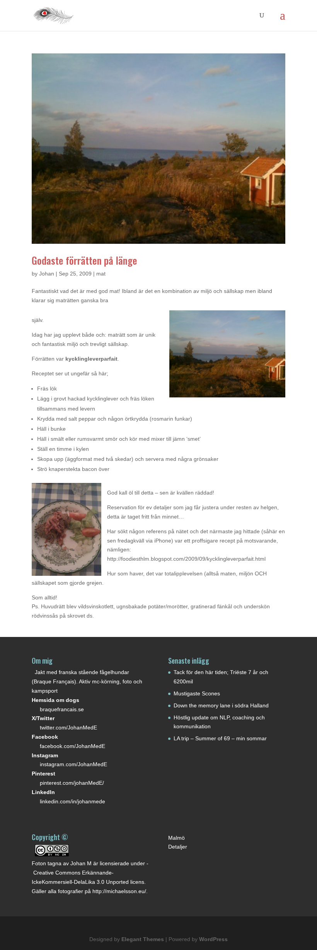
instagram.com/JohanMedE (73, 764)
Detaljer (177, 847)
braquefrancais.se (62, 709)
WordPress (213, 939)
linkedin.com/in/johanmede (72, 801)
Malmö (176, 838)
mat (101, 273)
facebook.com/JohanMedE (72, 746)
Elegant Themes (142, 939)
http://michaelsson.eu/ (119, 891)
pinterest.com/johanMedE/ (72, 783)
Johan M (81, 863)
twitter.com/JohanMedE (68, 727)
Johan (46, 273)
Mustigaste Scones (197, 693)
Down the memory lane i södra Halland (221, 705)
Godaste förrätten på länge (84, 260)
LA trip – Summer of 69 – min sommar (220, 738)
